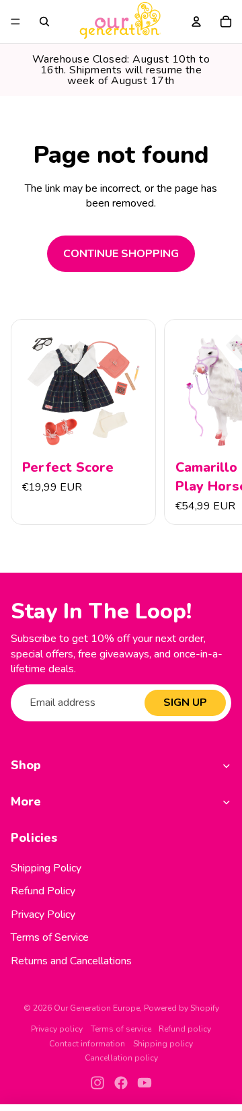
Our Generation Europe (97, 1008)
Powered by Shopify (181, 1008)
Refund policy (185, 1029)
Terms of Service (50, 937)
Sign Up (185, 702)
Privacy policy (57, 1029)
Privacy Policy (43, 914)
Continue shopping (121, 253)
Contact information (87, 1043)
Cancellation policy (121, 1057)
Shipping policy (163, 1043)
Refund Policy (43, 891)
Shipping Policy (46, 868)
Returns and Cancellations (71, 961)
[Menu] (15, 21)
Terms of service (121, 1029)
